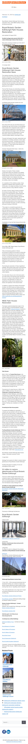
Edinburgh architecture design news (14, 700)
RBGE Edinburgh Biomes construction (11, 538)
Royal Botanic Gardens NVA (8, 611)
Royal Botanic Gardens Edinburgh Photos (11, 595)
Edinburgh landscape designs (12, 703)
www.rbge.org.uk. (19, 449)
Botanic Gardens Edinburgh (8, 607)
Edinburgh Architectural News (14, 741)
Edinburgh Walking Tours (8, 621)
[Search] (24, 722)
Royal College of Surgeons (8, 632)
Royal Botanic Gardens (7, 598)
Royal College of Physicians (8, 629)
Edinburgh (4, 553)
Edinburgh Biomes (15, 309)
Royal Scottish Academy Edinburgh (10, 641)
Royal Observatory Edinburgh (9, 638)
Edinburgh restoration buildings (11, 705)
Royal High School (6, 635)
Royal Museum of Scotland (8, 626)
